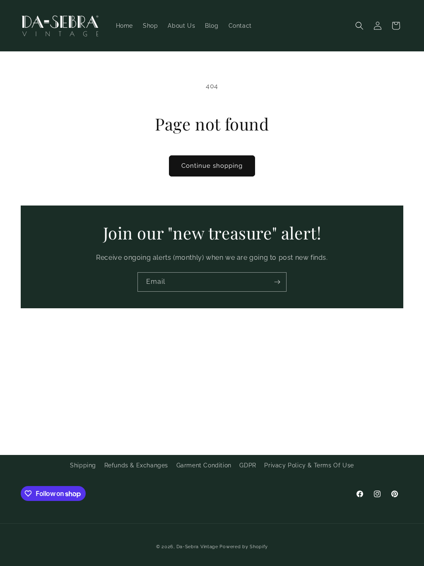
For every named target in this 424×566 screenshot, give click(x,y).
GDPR (247, 465)
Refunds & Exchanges (136, 465)
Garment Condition (203, 465)
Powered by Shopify (243, 546)
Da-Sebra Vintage (197, 546)
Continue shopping (212, 165)
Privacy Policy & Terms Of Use (309, 465)
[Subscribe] (277, 282)
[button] (359, 26)
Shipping (83, 465)
